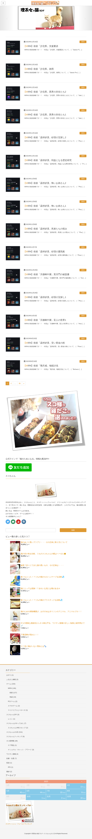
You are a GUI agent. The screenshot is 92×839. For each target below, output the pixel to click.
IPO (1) (10, 767)
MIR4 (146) (12, 688)
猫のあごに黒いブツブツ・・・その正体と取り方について (44, 542)
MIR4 (83, 42)
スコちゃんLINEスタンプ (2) (18, 728)
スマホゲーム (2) (14, 706)
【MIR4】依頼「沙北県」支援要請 (41, 46)
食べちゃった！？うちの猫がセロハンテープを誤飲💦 (42, 577)
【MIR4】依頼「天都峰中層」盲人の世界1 (45, 320)
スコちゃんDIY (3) (12, 714)
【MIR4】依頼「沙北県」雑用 (39, 69)
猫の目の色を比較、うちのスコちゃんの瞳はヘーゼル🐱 (43, 554)
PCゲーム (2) (12, 701)
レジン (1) (11, 719)
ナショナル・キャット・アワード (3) (21, 750)
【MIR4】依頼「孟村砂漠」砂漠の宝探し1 (45, 297)
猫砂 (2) (9, 771)
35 (20, 383)
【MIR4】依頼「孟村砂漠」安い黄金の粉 (44, 343)
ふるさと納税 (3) (12, 679)
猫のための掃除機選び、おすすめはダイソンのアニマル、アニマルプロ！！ (51, 611)
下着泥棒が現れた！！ (30, 635)
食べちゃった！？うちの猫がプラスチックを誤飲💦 (41, 600)
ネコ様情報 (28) (12, 741)
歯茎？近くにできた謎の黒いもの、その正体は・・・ (42, 565)
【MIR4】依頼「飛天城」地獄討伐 (41, 365)
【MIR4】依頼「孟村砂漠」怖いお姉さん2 (45, 183)
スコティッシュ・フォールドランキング (19, 824)
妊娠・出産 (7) (11, 758)
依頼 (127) (13, 693)
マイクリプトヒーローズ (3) (18, 710)
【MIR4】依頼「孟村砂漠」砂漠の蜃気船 (44, 251)
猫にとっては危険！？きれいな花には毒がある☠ (40, 588)
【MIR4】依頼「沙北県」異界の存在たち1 (45, 114)
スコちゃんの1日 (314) (14, 732)
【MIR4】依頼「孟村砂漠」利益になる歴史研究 (48, 160)
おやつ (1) (10, 675)
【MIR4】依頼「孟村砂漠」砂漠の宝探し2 (45, 137)
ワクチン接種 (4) (12, 754)
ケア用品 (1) (12, 745)
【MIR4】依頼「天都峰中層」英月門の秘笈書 (46, 274)
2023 (46, 781)
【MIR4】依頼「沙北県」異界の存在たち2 (45, 92)
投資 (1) (9, 763)
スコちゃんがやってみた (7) (16, 723)
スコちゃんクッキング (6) (15, 736)
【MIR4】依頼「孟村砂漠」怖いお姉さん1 (45, 206)
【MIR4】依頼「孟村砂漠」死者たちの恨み (45, 228)
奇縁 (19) (13, 697)
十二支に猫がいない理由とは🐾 (33, 646)
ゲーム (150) (10, 684)
